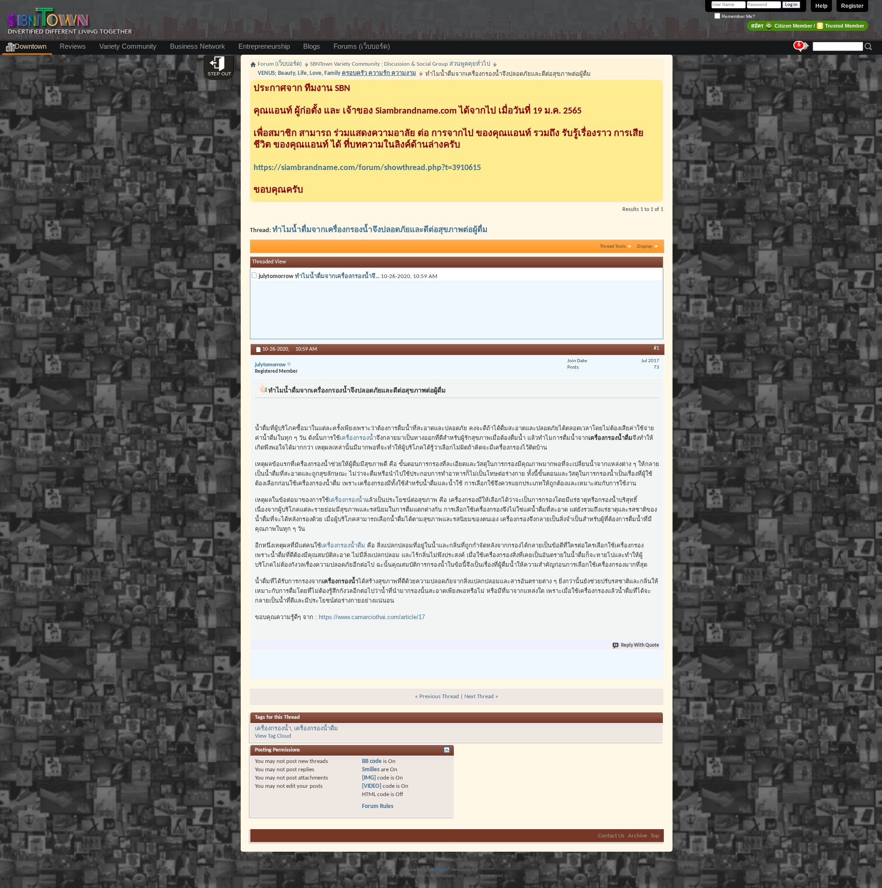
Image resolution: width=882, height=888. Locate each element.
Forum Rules (377, 806)
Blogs (311, 46)
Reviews (73, 46)
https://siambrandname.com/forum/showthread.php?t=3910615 (367, 168)
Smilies (370, 770)
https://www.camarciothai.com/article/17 (372, 617)
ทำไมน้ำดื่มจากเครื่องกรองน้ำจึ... (337, 276)
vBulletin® (439, 869)
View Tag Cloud (273, 736)
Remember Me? (737, 16)
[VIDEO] (371, 786)
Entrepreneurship (264, 46)
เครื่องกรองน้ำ (358, 437)
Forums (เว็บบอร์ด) (362, 46)
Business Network (197, 46)
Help (821, 6)
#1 (656, 348)
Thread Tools (613, 246)
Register (852, 6)
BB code (372, 761)
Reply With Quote (640, 645)
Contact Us (611, 836)
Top (654, 836)
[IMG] (369, 778)
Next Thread (479, 697)
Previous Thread (439, 697)
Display (644, 246)
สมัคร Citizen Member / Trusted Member (807, 25)
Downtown (30, 46)
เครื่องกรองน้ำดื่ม (343, 545)
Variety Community (128, 46)
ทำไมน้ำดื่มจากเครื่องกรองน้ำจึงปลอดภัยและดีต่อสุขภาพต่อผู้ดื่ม (379, 230)
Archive (637, 836)
